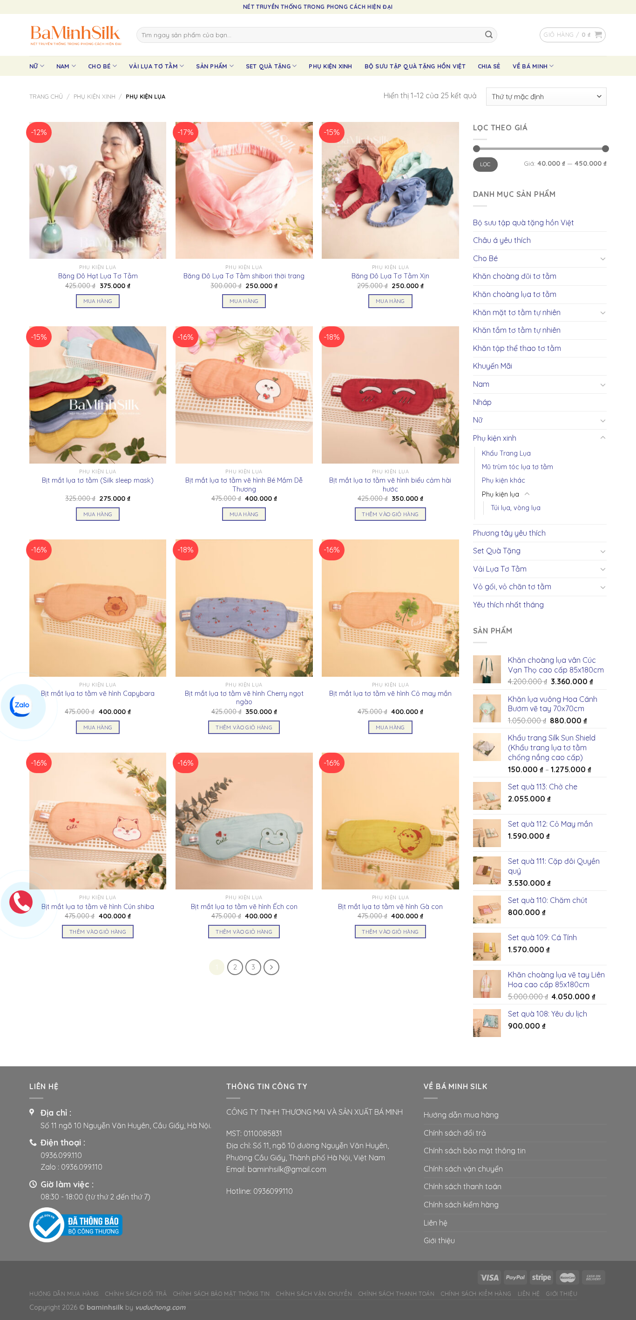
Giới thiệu (439, 1240)
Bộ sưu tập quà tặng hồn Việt (415, 66)
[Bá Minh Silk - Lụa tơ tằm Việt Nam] (75, 35)
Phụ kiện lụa (500, 494)
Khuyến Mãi (492, 365)
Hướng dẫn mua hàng (461, 1114)
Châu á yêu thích (502, 240)
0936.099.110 (61, 1155)
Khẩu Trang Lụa (506, 453)
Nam (63, 66)
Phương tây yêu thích (509, 533)
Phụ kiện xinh (330, 66)
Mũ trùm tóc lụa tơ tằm (517, 467)
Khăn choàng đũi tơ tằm (514, 276)
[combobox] (316, 34)
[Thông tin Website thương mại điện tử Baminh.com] (75, 1224)
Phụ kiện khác (503, 480)
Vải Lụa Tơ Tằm (153, 66)
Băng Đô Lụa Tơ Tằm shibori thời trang (243, 276)
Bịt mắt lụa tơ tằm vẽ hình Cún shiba (97, 906)
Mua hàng (98, 300)
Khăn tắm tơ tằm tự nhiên (517, 330)
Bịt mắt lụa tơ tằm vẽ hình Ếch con (244, 906)
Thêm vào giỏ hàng (390, 514)
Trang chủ (46, 96)
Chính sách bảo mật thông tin (475, 1150)
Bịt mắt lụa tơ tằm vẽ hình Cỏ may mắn (390, 693)
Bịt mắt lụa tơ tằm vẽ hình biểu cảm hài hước (390, 484)
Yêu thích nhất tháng (508, 604)
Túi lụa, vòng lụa (516, 508)
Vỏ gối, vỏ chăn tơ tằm (512, 586)
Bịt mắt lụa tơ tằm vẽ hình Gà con (390, 906)
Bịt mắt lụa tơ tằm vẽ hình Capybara (98, 693)
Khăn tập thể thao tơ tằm (517, 348)
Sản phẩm (211, 66)
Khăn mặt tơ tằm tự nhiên (517, 312)
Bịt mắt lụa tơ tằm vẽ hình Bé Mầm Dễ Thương (244, 484)
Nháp (482, 402)
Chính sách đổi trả (455, 1133)
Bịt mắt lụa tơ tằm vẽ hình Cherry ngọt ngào (244, 698)
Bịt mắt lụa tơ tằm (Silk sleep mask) (98, 480)
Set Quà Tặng (268, 66)
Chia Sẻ (489, 66)
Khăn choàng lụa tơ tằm (514, 294)
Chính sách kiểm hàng (461, 1204)
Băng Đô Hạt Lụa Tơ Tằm (98, 276)
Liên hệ (435, 1222)
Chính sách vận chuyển (463, 1168)
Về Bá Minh (530, 66)
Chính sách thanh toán (462, 1186)
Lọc (485, 164)
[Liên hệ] (21, 704)
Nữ (33, 66)
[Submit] (489, 35)
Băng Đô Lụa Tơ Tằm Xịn (390, 276)
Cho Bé (99, 66)
